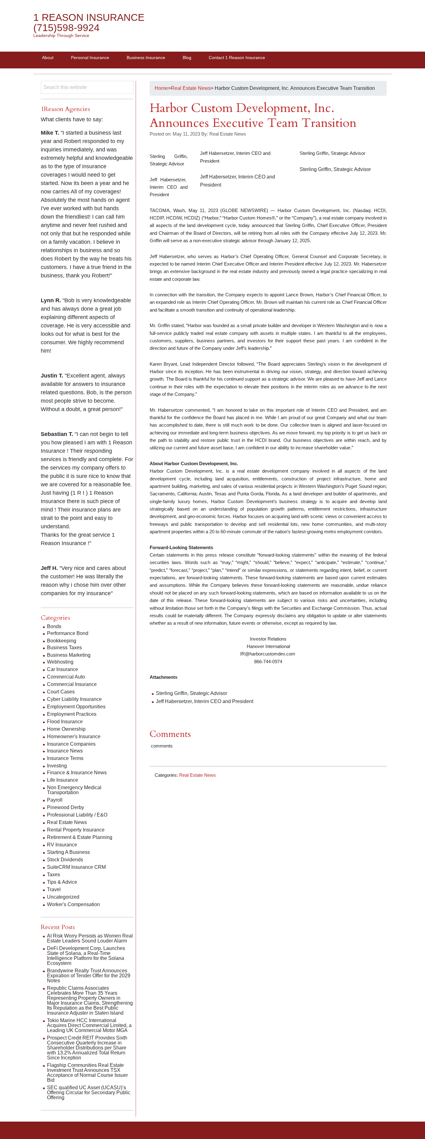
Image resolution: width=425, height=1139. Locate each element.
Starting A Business (68, 852)
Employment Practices (71, 714)
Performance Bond (67, 633)
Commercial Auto (66, 676)
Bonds (54, 626)
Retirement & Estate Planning (79, 837)
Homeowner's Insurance (73, 736)
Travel (54, 889)
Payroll (55, 800)
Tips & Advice (62, 882)
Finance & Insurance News (77, 772)
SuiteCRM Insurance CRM (76, 867)
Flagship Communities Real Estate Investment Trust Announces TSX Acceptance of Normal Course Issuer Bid (87, 1073)
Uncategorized (63, 897)
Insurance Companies (71, 744)
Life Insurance (62, 780)
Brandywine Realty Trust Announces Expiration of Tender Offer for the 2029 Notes (88, 975)
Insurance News (65, 750)
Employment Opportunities (76, 706)
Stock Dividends (65, 859)
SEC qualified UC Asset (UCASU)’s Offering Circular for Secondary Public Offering (88, 1092)
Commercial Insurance (72, 684)
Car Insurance (62, 669)
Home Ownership (66, 729)
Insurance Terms (65, 758)
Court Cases (61, 691)
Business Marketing (69, 655)
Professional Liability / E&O (77, 814)
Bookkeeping (61, 640)
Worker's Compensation (73, 904)
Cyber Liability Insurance (74, 699)
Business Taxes (64, 647)
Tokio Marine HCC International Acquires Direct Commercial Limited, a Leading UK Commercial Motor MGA (89, 1025)
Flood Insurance (65, 721)
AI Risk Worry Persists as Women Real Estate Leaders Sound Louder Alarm (90, 938)
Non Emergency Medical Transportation (74, 790)
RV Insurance (62, 844)
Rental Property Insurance (76, 829)
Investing (57, 765)
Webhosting (60, 661)
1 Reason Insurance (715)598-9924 (88, 22)
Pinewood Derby (65, 807)
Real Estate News (197, 775)
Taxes (53, 874)
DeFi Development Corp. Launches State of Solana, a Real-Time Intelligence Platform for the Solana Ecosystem (86, 956)
